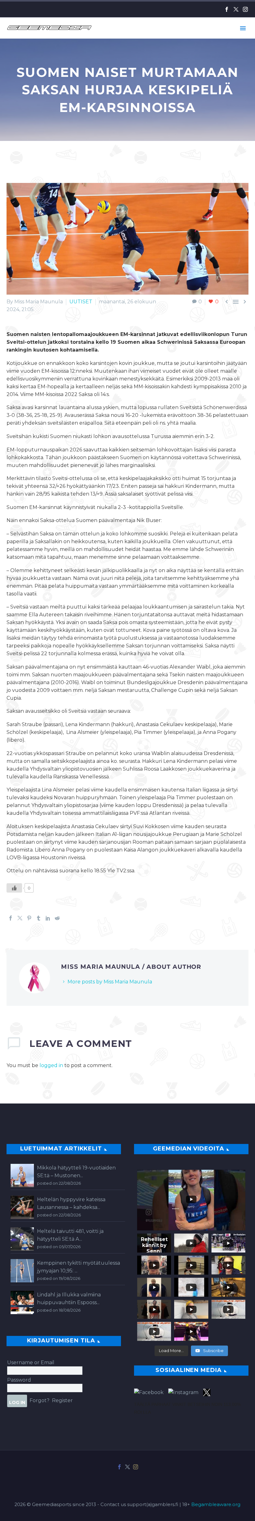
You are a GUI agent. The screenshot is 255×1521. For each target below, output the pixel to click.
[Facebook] (226, 9)
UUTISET (80, 302)
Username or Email (30, 1362)
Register (62, 1401)
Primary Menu (242, 28)
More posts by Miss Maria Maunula (109, 982)
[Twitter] (236, 9)
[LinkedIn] (47, 918)
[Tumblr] (38, 918)
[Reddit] (57, 918)
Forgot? (39, 1401)
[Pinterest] (29, 918)
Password (19, 1380)
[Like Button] (14, 888)
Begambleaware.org (215, 1504)
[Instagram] (245, 9)
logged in (51, 1065)
